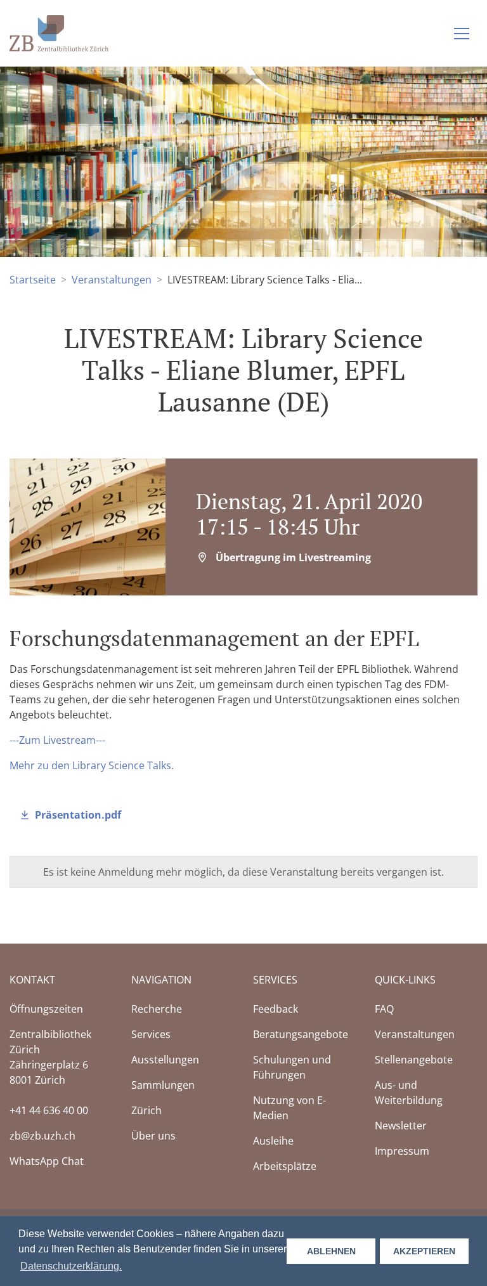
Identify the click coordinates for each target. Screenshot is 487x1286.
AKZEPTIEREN (424, 1251)
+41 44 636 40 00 (49, 1110)
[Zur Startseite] (59, 32)
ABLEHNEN (331, 1251)
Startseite (33, 280)
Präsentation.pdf (78, 815)
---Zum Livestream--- (57, 740)
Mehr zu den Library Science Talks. (92, 765)
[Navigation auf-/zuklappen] (461, 33)
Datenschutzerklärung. (71, 1266)
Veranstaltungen (112, 280)
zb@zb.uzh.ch (42, 1136)
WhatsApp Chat (47, 1161)
